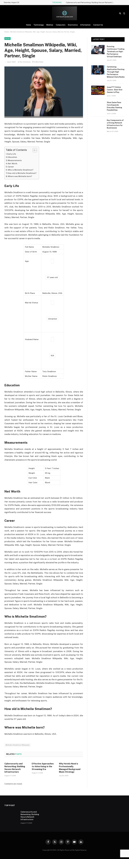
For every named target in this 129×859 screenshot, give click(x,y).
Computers (60, 25)
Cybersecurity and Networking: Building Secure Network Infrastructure (91, 3)
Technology (39, 25)
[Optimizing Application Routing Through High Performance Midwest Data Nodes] (98, 70)
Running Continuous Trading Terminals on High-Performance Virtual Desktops (115, 51)
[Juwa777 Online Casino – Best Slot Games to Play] (98, 90)
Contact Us (98, 25)
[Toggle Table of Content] (33, 150)
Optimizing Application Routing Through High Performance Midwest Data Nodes (116, 72)
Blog (7, 38)
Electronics (73, 25)
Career (11, 167)
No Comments (25, 62)
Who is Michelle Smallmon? (20, 170)
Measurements (15, 160)
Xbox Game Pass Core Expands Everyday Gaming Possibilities (114, 106)
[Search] (120, 13)
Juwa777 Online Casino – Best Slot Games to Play (114, 89)
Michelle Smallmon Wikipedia (17, 745)
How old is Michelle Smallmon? (22, 173)
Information (85, 25)
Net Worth (12, 163)
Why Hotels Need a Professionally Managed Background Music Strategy (69, 767)
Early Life (11, 154)
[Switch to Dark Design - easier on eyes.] (124, 13)
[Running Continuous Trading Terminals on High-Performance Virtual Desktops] (98, 49)
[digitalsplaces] (64, 13)
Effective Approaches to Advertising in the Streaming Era (43, 766)
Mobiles (49, 25)
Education (12, 157)
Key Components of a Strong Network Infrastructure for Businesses (115, 124)
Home (28, 25)
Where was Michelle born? (20, 176)
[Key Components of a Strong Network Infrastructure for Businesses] (98, 123)
